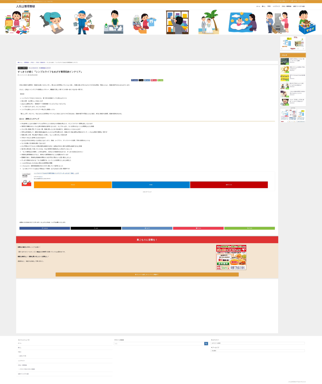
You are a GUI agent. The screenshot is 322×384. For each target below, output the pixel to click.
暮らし (263, 6)
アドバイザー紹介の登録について (281, 1)
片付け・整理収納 (286, 6)
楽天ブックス (229, 184)
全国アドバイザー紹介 (299, 6)
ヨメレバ (40, 176)
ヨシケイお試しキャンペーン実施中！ (148, 274)
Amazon (73, 184)
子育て (269, 6)
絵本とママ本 (23, 355)
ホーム (258, 6)
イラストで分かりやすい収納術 (27, 369)
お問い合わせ (294, 1)
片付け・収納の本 (22, 67)
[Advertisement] (147, 48)
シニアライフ (276, 6)
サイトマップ (302, 1)
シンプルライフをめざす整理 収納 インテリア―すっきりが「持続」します (56, 173)
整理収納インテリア (45, 68)
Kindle (150, 184)
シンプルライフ (34, 68)
